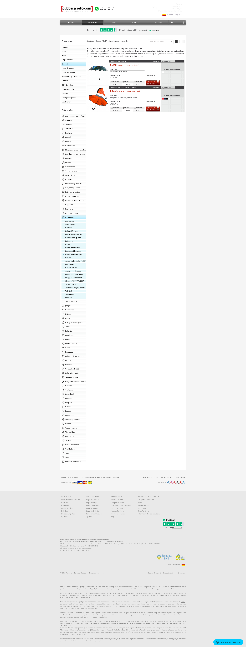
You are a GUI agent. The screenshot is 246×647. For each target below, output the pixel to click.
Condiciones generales (91, 477)
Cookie (116, 477)
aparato (89, 517)
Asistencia (76, 477)
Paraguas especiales (121, 41)
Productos (93, 22)
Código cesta (180, 477)
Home (71, 22)
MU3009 (156, 87)
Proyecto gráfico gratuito (70, 500)
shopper (84, 604)
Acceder (182, 573)
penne (78, 604)
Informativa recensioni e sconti (149, 514)
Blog (112, 517)
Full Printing (107, 41)
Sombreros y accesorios (95, 514)
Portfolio (136, 22)
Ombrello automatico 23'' (119, 61)
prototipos (65, 505)
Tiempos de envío (117, 503)
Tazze (183, 602)
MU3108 (156, 61)
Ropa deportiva (92, 508)
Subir (156, 477)
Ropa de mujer (91, 503)
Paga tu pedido (144, 505)
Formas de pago (117, 508)
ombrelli (72, 604)
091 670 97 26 (106, 9)
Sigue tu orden (166, 477)
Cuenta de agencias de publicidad (160, 573)
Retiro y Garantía (117, 500)
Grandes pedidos (67, 508)
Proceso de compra (118, 511)
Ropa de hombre (92, 500)
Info (114, 22)
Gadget (98, 41)
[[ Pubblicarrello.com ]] (77, 10)
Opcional (64, 517)
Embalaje (64, 511)
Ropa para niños (92, 505)
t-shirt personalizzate (117, 593)
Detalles (167, 61)
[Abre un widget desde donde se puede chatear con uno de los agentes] (228, 642)
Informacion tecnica (118, 514)
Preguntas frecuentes (146, 500)
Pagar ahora (147, 477)
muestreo (64, 503)
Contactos (157, 22)
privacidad (107, 477)
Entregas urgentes (68, 514)
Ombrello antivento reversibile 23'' (123, 87)
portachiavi (64, 604)
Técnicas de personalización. (121, 505)
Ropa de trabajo (92, 511)
